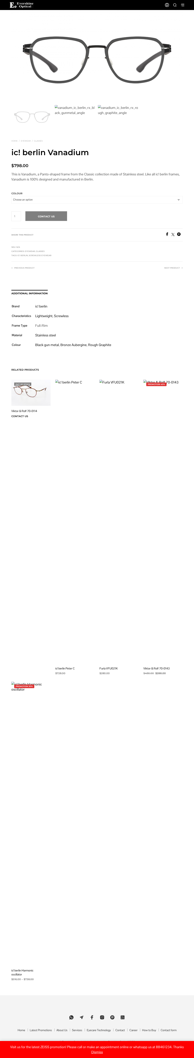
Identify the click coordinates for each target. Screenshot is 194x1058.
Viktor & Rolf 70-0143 (156, 668)
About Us (61, 1030)
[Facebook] (168, 235)
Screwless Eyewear (40, 255)
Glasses (38, 141)
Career (133, 1030)
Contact (120, 1030)
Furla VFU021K (108, 668)
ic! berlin (22, 255)
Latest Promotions (41, 1030)
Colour (17, 193)
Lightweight (43, 316)
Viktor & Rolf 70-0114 (24, 411)
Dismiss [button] (97, 1052)
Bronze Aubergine (73, 345)
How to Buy (149, 1030)
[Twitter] (174, 235)
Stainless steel (45, 335)
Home (14, 141)
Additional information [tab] (29, 293)
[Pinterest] (180, 235)
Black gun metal (47, 345)
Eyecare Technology (99, 1030)
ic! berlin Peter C (65, 668)
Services (77, 1030)
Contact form (169, 1030)
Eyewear (26, 141)
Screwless (61, 316)
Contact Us (46, 216)
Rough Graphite (99, 345)
